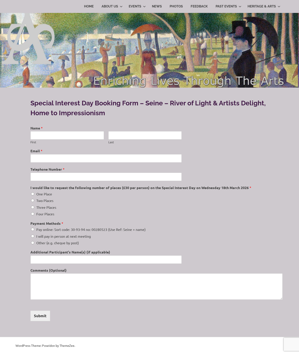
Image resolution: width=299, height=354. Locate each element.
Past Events (226, 6)
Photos (176, 6)
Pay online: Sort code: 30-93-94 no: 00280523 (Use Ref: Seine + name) (91, 229)
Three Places (46, 207)
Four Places (45, 214)
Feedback (199, 6)
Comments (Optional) (48, 270)
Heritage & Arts (262, 6)
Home (89, 6)
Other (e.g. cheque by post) (57, 243)
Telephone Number (47, 169)
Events (135, 6)
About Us (110, 6)
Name (36, 128)
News (157, 6)
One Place (44, 194)
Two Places (44, 200)
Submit (40, 315)
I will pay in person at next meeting (63, 236)
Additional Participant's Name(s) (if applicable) (70, 252)
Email (36, 151)
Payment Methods (46, 223)
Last (111, 142)
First (33, 142)
